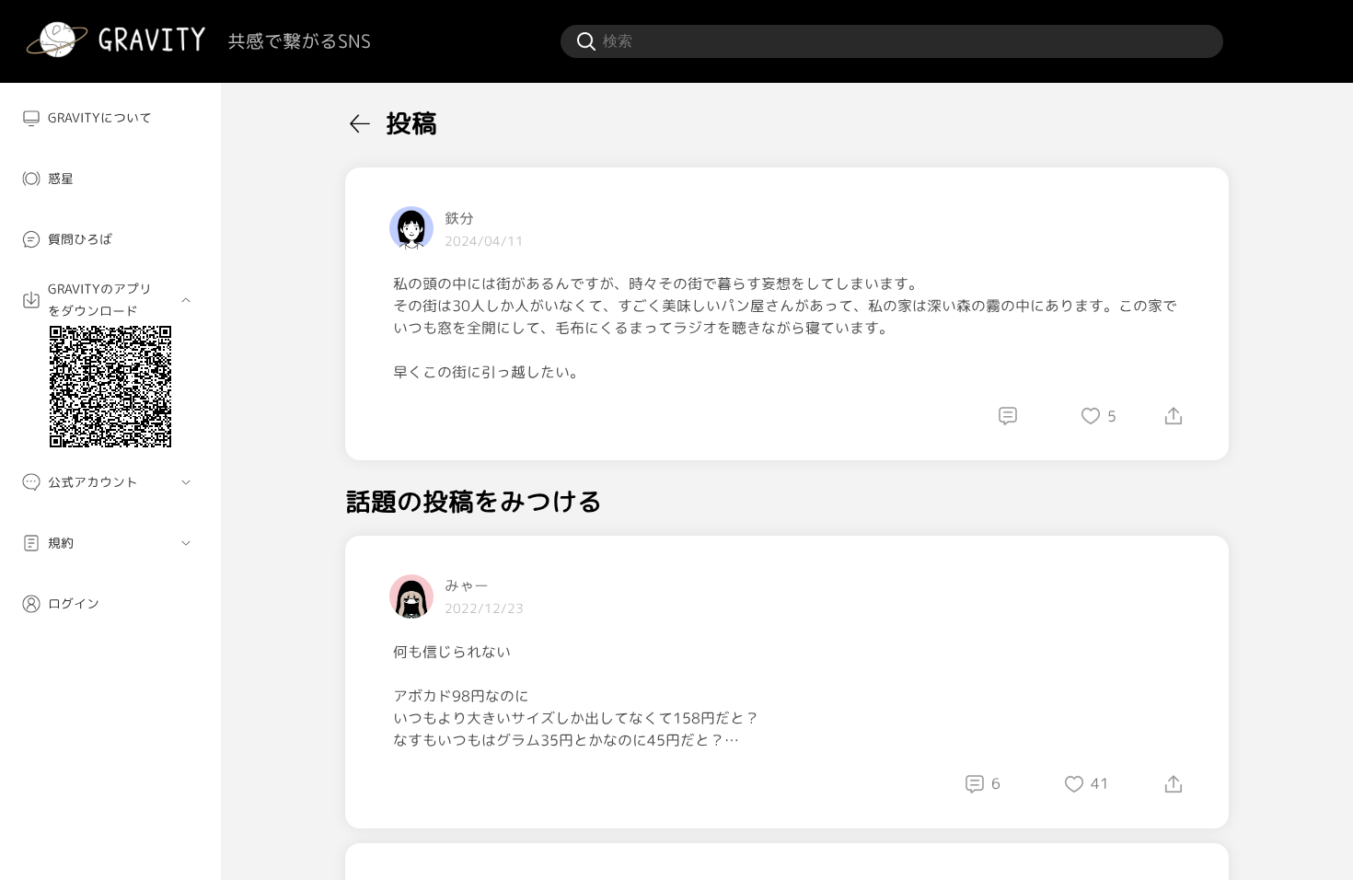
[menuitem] (110, 118)
